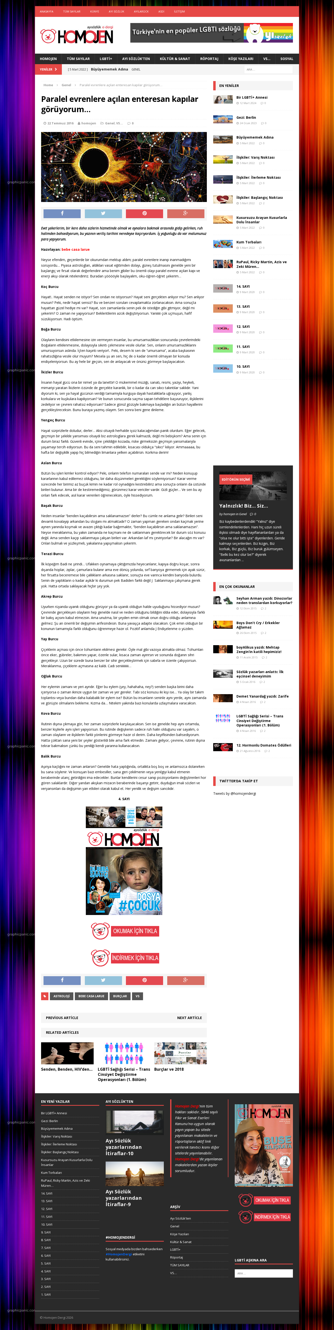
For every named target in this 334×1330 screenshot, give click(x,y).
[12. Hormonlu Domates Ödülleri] (223, 748)
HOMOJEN (48, 58)
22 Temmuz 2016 (60, 123)
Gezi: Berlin (246, 117)
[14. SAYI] (223, 289)
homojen (88, 123)
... (243, 560)
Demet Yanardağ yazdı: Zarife (262, 696)
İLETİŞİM (179, 11)
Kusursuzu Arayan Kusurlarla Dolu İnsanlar (261, 219)
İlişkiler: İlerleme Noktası (258, 177)
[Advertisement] (250, 427)
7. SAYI (46, 1248)
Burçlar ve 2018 (169, 1069)
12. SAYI (243, 326)
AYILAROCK (141, 11)
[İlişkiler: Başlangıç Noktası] (223, 200)
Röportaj (209, 58)
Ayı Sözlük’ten (136, 58)
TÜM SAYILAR (71, 11)
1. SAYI (46, 1294)
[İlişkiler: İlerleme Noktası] (223, 180)
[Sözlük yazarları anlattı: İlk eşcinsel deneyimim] (223, 675)
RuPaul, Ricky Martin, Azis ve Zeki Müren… (261, 264)
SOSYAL (286, 58)
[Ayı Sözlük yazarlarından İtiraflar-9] (135, 1183)
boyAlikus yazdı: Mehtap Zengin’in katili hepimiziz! (258, 649)
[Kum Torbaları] (223, 245)
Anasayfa (46, 11)
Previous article (62, 1017)
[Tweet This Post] (103, 213)
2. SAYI (46, 1286)
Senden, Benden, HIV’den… (66, 1069)
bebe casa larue (91, 996)
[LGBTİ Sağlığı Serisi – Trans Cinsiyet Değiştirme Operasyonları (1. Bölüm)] (124, 1061)
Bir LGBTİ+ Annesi (251, 97)
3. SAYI (46, 1279)
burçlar (120, 996)
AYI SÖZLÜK (116, 11)
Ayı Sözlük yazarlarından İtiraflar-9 (124, 1198)
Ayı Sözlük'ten (180, 1218)
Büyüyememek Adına (255, 137)
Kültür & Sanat (175, 58)
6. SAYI (46, 1255)
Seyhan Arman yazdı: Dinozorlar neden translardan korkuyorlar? (264, 600)
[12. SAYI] (223, 329)
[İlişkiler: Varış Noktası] (223, 160)
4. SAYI (46, 1271)
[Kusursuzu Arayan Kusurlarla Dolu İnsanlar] (223, 220)
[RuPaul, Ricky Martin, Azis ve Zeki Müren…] (223, 265)
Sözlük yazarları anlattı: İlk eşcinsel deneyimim (260, 673)
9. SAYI (46, 1232)
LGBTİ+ (106, 58)
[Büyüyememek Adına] (223, 140)
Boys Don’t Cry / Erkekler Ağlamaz (258, 624)
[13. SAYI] (223, 309)
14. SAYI (243, 286)
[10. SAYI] (223, 370)
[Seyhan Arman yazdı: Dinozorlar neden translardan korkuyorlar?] (223, 601)
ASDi (161, 11)
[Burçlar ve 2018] (180, 1061)
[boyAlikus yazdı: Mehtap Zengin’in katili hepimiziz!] (223, 650)
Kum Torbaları (248, 242)
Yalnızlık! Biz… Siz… (243, 505)
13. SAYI (243, 306)
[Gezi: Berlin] (223, 120)
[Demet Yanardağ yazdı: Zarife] (223, 699)
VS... (119, 123)
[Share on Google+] (185, 213)
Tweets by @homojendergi (234, 793)
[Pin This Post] (144, 213)
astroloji (62, 996)
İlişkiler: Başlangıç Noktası (259, 197)
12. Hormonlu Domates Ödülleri (263, 745)
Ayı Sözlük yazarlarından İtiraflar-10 (124, 1147)
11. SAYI (243, 346)
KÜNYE (94, 11)
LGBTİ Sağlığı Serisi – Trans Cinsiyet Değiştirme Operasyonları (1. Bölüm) (124, 1074)
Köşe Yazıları (240, 58)
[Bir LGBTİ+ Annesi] (223, 100)
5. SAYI (46, 1263)
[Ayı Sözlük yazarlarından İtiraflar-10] (135, 1132)
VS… (266, 58)
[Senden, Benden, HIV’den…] (67, 1061)
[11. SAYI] (223, 349)
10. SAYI (243, 366)
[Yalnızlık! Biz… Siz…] (253, 497)
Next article (189, 1017)
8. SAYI (46, 1240)
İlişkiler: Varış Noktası (255, 157)
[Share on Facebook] (62, 213)
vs (137, 996)
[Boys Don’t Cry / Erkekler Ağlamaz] (223, 625)
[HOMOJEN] (77, 35)
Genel (110, 123)
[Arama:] (268, 69)
